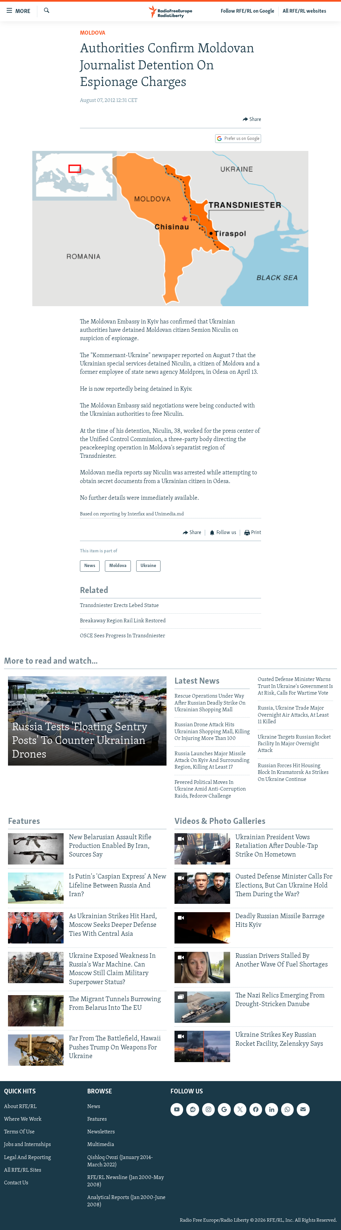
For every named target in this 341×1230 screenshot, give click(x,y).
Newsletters (101, 1132)
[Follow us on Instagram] (208, 1109)
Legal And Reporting (27, 1157)
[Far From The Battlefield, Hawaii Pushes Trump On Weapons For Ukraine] (36, 1050)
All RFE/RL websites (304, 11)
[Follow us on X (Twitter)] (240, 1109)
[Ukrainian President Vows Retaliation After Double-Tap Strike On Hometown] (202, 849)
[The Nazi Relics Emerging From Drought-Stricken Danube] (202, 1007)
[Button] (252, 119)
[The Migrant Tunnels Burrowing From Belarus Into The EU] (36, 1010)
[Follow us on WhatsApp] (287, 1109)
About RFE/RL (20, 1107)
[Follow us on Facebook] (255, 1109)
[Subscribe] (303, 1109)
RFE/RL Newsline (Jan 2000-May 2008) (125, 1181)
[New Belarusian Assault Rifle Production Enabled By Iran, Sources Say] (36, 849)
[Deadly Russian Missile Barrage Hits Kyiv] (202, 927)
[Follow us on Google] (224, 1109)
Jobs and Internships (27, 1145)
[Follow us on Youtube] (176, 1109)
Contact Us (16, 1183)
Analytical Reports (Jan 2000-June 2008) (126, 1201)
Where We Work (23, 1119)
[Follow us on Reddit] (192, 1109)
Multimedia (100, 1145)
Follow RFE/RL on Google (247, 11)
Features (97, 1119)
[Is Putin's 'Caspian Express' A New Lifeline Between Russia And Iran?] (36, 888)
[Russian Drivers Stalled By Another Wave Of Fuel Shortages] (202, 967)
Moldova (92, 33)
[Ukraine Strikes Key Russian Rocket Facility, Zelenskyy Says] (202, 1046)
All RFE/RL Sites (22, 1170)
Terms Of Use (19, 1132)
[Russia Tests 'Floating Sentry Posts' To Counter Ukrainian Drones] (87, 721)
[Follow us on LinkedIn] (271, 1109)
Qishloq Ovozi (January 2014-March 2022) (120, 1161)
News (93, 1107)
